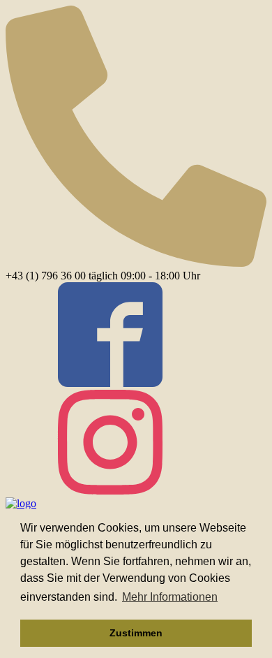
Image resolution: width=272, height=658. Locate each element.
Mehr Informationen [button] (170, 597)
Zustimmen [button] (136, 632)
